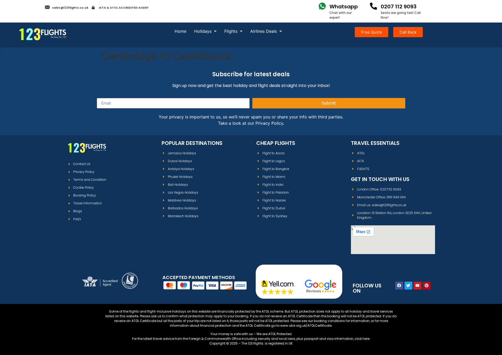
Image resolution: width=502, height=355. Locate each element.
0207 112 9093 (399, 6)
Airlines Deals (263, 31)
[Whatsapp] (322, 6)
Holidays (203, 31)
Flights (230, 31)
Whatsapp (343, 6)
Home (180, 31)
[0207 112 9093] (373, 6)
